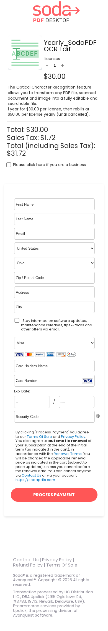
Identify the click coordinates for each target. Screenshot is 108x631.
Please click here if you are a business (49, 164)
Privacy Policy (73, 436)
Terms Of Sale (39, 436)
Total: (16, 129)
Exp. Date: (22, 391)
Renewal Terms (68, 453)
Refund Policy (28, 565)
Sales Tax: (23, 137)
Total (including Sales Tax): (51, 145)
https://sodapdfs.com (35, 479)
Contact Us (31, 475)
